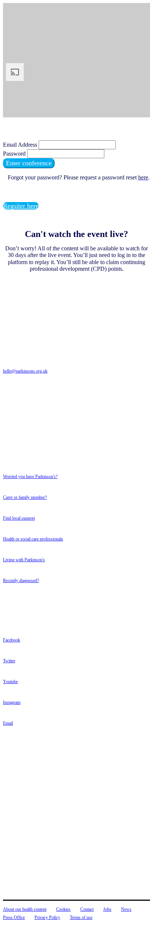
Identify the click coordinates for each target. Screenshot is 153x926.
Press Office (14, 917)
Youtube (10, 681)
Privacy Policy (47, 917)
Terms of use (81, 917)
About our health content (24, 909)
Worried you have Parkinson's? (30, 476)
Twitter (9, 660)
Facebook (11, 640)
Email (8, 723)
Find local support (19, 518)
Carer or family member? (25, 497)
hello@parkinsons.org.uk (25, 371)
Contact (87, 909)
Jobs (107, 909)
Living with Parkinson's (24, 559)
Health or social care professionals (33, 539)
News (126, 909)
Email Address (20, 145)
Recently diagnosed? (21, 580)
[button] (29, 163)
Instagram (11, 702)
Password (14, 153)
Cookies (63, 909)
